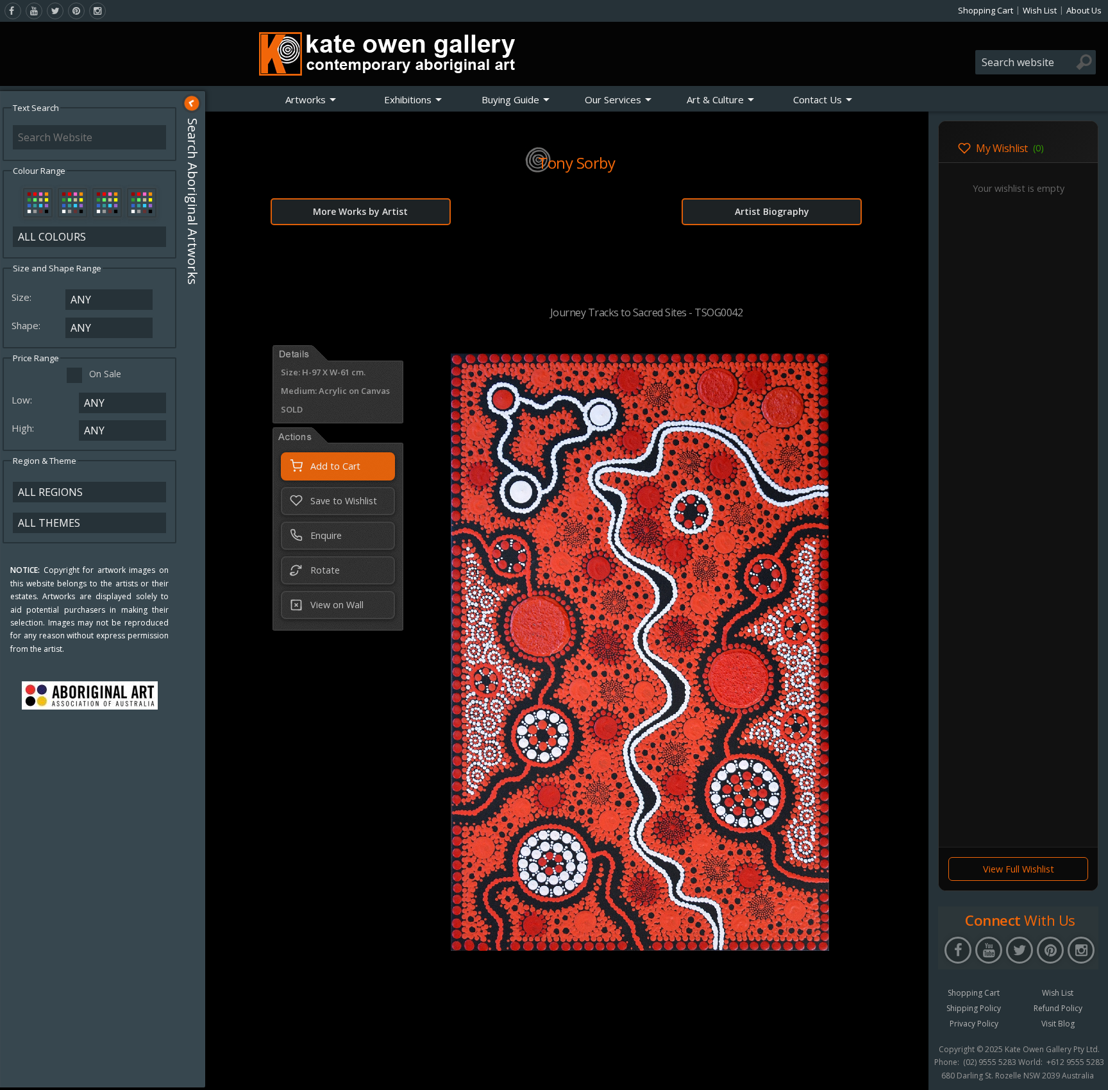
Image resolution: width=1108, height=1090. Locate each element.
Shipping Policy (973, 1008)
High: (24, 428)
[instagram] (97, 11)
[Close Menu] (191, 103)
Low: (23, 399)
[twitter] (55, 11)
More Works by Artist (360, 211)
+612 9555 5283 (1075, 1062)
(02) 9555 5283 (989, 1062)
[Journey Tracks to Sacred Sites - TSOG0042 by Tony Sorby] (640, 947)
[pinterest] (76, 11)
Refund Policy (1058, 1008)
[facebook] (13, 11)
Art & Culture (715, 99)
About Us (1084, 10)
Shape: (27, 325)
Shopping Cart (985, 10)
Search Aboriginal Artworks (192, 201)
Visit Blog (1058, 1023)
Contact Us (817, 99)
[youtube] (34, 11)
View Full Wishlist (1018, 869)
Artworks (305, 99)
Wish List (1040, 10)
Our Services (613, 99)
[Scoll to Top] (909, 1069)
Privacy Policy (974, 1023)
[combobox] (1035, 62)
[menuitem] (311, 99)
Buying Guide (510, 99)
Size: (23, 297)
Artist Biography (772, 211)
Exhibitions (408, 99)
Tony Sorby (576, 162)
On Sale (105, 374)
